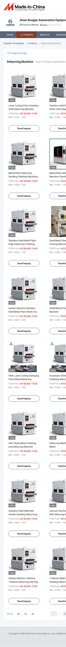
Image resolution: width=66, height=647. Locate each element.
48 (32, 613)
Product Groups (18, 53)
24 (18, 613)
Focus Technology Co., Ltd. (42, 633)
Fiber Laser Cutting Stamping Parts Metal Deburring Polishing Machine (23, 379)
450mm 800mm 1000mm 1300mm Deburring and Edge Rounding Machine (23, 582)
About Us (44, 34)
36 (25, 613)
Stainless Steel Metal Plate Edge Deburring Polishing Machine (22, 244)
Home (10, 34)
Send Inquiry (24, 128)
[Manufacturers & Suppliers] (24, 7)
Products (28, 34)
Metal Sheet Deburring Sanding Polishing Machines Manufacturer (23, 176)
